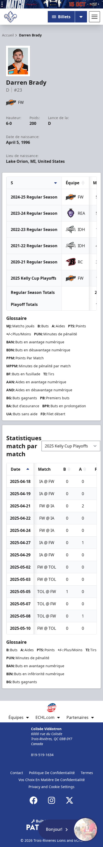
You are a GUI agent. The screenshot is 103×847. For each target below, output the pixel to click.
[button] (68, 830)
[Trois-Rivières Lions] (10, 16)
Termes (87, 772)
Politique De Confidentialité (52, 772)
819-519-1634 (42, 754)
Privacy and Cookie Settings (51, 786)
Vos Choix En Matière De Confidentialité (51, 779)
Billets (64, 16)
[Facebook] (33, 800)
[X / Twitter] (69, 800)
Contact (16, 772)
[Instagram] (51, 800)
